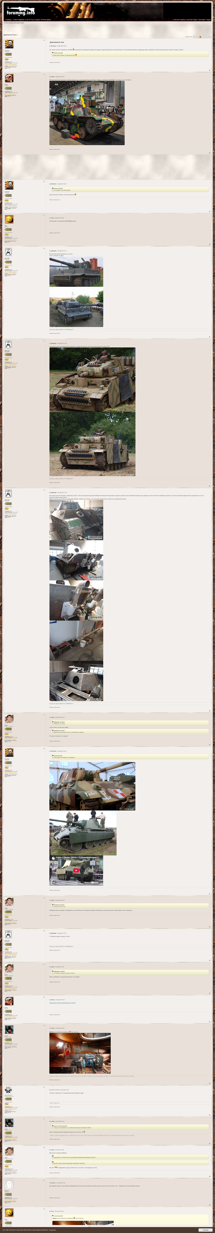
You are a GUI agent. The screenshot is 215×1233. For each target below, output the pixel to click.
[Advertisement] (107, 29)
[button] (194, 37)
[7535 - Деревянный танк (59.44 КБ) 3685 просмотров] (76, 520)
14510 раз (14, 1111)
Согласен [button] (205, 1230)
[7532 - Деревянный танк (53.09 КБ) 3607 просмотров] (76, 307)
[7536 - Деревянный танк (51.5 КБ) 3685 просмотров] (76, 560)
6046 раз (14, 95)
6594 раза (14, 241)
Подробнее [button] (52, 1230)
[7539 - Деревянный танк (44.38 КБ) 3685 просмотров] (76, 681)
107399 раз (14, 740)
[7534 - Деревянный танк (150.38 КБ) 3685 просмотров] (92, 444)
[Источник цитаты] (53, 55)
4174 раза (14, 1201)
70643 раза (14, 1046)
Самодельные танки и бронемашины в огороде (62, 1002)
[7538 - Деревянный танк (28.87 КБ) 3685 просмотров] (76, 641)
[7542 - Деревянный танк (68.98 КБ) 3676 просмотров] (92, 786)
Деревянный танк (10, 35)
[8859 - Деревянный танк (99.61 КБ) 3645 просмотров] (80, 1053)
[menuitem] (26, 19)
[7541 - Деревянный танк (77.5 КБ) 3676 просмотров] (83, 832)
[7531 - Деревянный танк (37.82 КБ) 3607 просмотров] (76, 272)
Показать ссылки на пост (54, 62)
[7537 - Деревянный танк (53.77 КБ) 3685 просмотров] (76, 600)
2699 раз (14, 274)
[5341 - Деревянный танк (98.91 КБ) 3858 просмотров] (87, 113)
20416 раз (14, 208)
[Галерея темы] (17, 35)
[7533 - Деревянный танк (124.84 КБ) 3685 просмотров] (92, 379)
